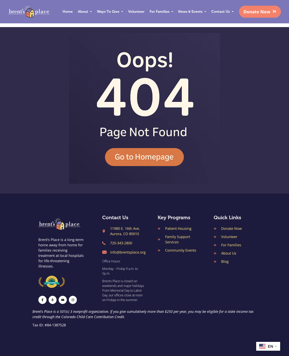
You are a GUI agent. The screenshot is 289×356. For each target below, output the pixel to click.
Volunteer (136, 11)
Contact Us (220, 11)
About (83, 11)
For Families (159, 11)
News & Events (190, 11)
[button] (85, 12)
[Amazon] (53, 300)
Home (68, 11)
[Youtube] (63, 300)
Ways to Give (108, 11)
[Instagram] (73, 300)
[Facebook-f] (42, 300)
